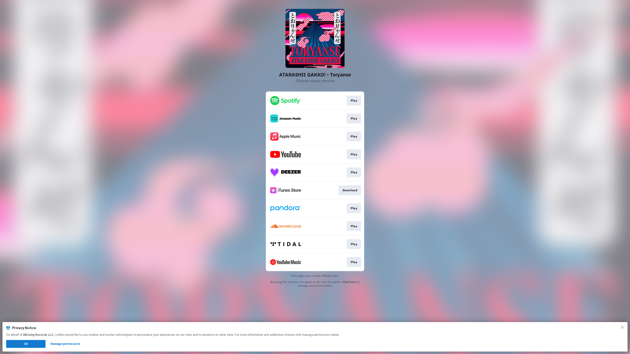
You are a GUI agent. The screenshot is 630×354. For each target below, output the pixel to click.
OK (26, 344)
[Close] (622, 327)
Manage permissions (65, 344)
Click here (349, 282)
